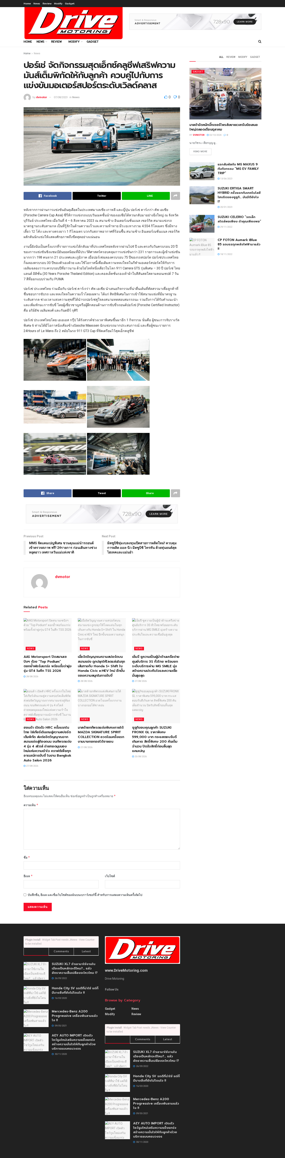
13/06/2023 (225, 178)
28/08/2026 (31, 676)
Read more (200, 151)
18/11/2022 (225, 254)
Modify (58, 3)
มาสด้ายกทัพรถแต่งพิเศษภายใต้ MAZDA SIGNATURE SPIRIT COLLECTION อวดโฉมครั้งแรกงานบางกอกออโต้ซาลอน (101, 734)
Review (47, 3)
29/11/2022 (225, 227)
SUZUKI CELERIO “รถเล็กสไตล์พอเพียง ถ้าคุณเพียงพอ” (239, 219)
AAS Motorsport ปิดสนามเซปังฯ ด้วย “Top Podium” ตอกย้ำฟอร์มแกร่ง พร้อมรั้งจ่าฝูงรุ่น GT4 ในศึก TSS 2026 (48, 663)
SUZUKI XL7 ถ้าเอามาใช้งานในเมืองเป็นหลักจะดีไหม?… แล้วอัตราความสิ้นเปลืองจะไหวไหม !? (75, 968)
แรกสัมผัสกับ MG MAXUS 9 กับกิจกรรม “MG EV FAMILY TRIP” (238, 168)
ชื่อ (27, 857)
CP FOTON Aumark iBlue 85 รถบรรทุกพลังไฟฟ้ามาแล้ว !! (239, 244)
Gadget (69, 3)
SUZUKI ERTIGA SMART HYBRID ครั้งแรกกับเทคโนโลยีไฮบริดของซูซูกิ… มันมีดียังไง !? (239, 195)
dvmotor (41, 97)
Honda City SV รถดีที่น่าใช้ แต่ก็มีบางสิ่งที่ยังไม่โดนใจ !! (75, 990)
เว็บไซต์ (110, 876)
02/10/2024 (215, 135)
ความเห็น (31, 805)
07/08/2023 (61, 97)
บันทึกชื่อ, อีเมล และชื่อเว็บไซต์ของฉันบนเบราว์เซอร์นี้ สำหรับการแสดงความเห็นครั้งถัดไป (85, 895)
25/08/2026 (140, 756)
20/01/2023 (225, 207)
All (221, 57)
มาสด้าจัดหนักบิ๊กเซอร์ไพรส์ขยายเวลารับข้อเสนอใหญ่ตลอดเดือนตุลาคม (223, 127)
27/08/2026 (140, 681)
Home (27, 3)
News (36, 3)
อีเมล (28, 876)
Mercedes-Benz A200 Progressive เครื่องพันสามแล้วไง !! (75, 1015)
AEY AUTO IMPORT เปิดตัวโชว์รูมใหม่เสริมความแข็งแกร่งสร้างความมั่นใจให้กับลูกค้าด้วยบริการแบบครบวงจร (74, 1042)
